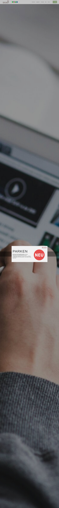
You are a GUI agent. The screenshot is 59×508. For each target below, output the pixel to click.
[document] (29, 254)
